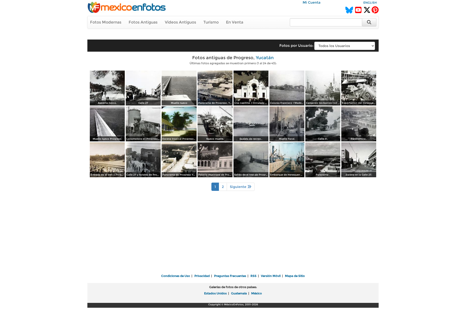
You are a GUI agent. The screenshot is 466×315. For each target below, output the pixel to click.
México (256, 293)
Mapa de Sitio (295, 276)
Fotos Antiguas (143, 22)
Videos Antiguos (180, 22)
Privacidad (202, 276)
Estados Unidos (215, 293)
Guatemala (239, 293)
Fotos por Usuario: (296, 45)
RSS (253, 276)
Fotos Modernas (105, 22)
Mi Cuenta (311, 2)
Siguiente (238, 187)
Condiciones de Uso (175, 276)
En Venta (234, 22)
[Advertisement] (233, 236)
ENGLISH (370, 2)
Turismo (211, 22)
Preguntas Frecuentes (230, 276)
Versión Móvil (271, 276)
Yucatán (265, 57)
